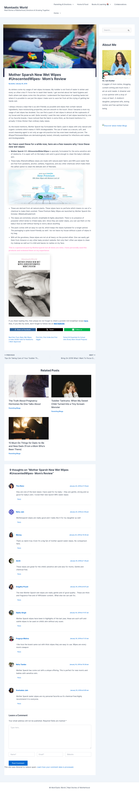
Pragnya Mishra (22, 638)
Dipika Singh (21, 613)
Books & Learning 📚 (100, 4)
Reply (19, 499)
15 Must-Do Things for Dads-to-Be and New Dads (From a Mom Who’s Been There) (27, 446)
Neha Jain (20, 512)
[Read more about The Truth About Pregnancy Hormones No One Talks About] (29, 386)
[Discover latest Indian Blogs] (114, 125)
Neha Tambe (21, 664)
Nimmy (19, 535)
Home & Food (82, 4)
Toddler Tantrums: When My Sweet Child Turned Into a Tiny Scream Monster (69, 404)
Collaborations (120, 4)
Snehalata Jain (22, 690)
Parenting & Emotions (62, 4)
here (86, 321)
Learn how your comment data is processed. (55, 767)
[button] (72, 4)
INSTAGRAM (59, 324)
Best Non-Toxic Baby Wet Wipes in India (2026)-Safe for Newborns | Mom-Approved (21, 339)
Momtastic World (16, 7)
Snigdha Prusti (22, 587)
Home (56, 13)
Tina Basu (20, 486)
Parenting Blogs (15, 408)
